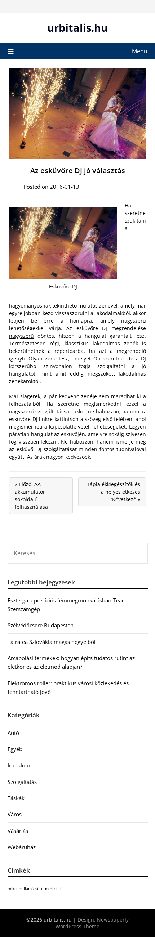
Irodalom (19, 765)
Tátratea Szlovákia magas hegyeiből (52, 641)
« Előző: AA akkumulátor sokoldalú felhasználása (31, 495)
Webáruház (22, 847)
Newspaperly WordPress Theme (92, 923)
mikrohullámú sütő (26, 888)
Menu (139, 51)
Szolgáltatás (22, 781)
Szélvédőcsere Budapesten (41, 625)
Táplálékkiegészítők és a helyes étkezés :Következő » (113, 492)
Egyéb (15, 749)
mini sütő (54, 888)
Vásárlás (18, 830)
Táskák (16, 798)
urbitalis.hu (77, 28)
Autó (13, 732)
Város (15, 814)
